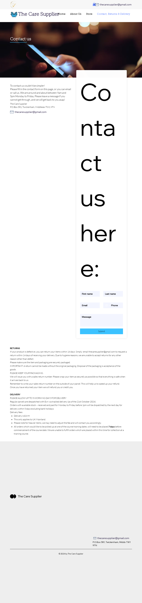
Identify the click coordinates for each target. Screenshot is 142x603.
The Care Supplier (38, 14)
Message (84, 311)
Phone (106, 300)
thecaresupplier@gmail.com (102, 351)
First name (84, 288)
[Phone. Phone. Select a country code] (108, 305)
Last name (107, 288)
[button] (94, 4)
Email (83, 300)
